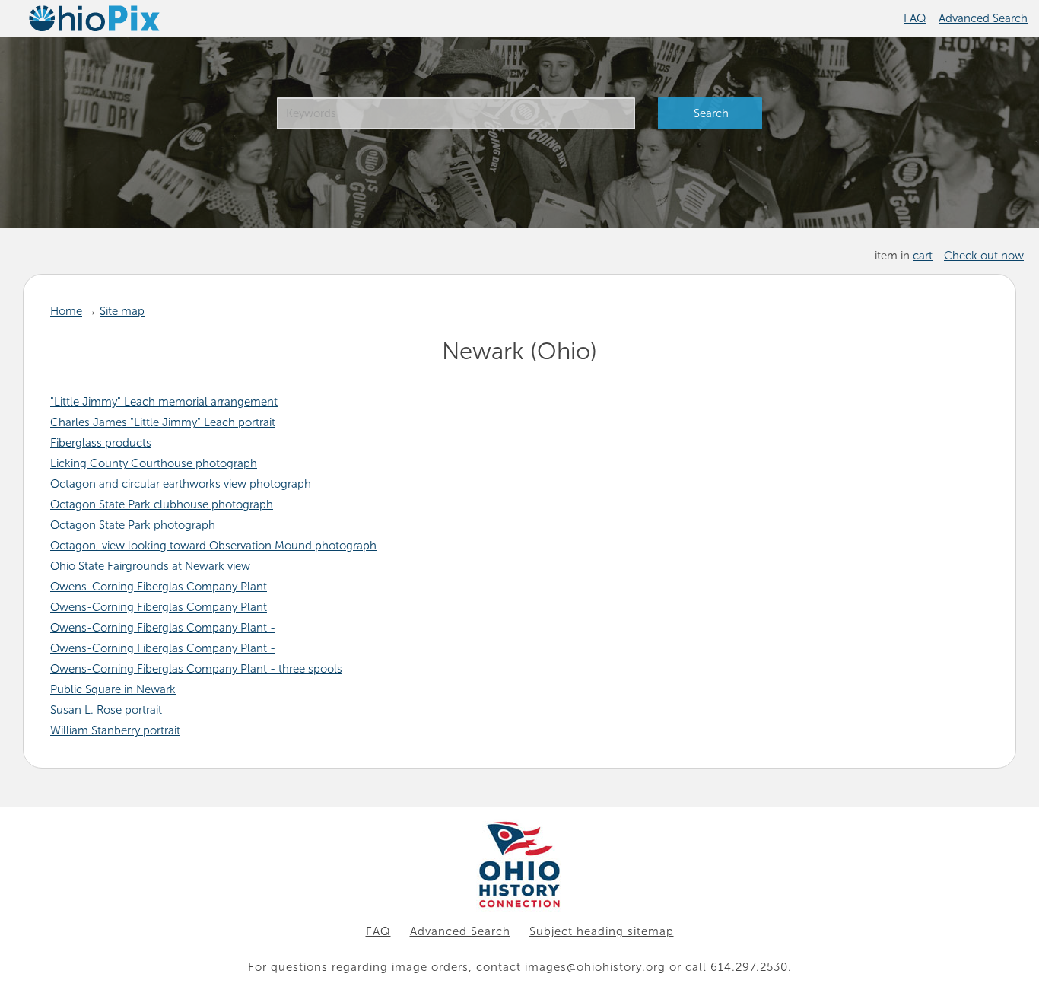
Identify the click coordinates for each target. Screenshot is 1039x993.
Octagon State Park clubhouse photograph (161, 504)
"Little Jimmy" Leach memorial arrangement (164, 402)
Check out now (984, 256)
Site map (122, 311)
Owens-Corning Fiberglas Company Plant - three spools (196, 669)
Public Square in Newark (113, 689)
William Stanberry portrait (115, 730)
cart (923, 256)
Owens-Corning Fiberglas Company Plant (158, 587)
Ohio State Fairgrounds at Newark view (150, 566)
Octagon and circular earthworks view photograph (180, 484)
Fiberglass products (100, 443)
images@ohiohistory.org (595, 967)
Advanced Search (983, 18)
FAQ (915, 18)
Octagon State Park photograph (132, 525)
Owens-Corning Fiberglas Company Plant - (162, 628)
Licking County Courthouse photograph (153, 463)
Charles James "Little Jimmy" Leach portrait (162, 422)
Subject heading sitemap (601, 931)
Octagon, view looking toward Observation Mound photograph (213, 545)
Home (66, 311)
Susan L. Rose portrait (106, 710)
